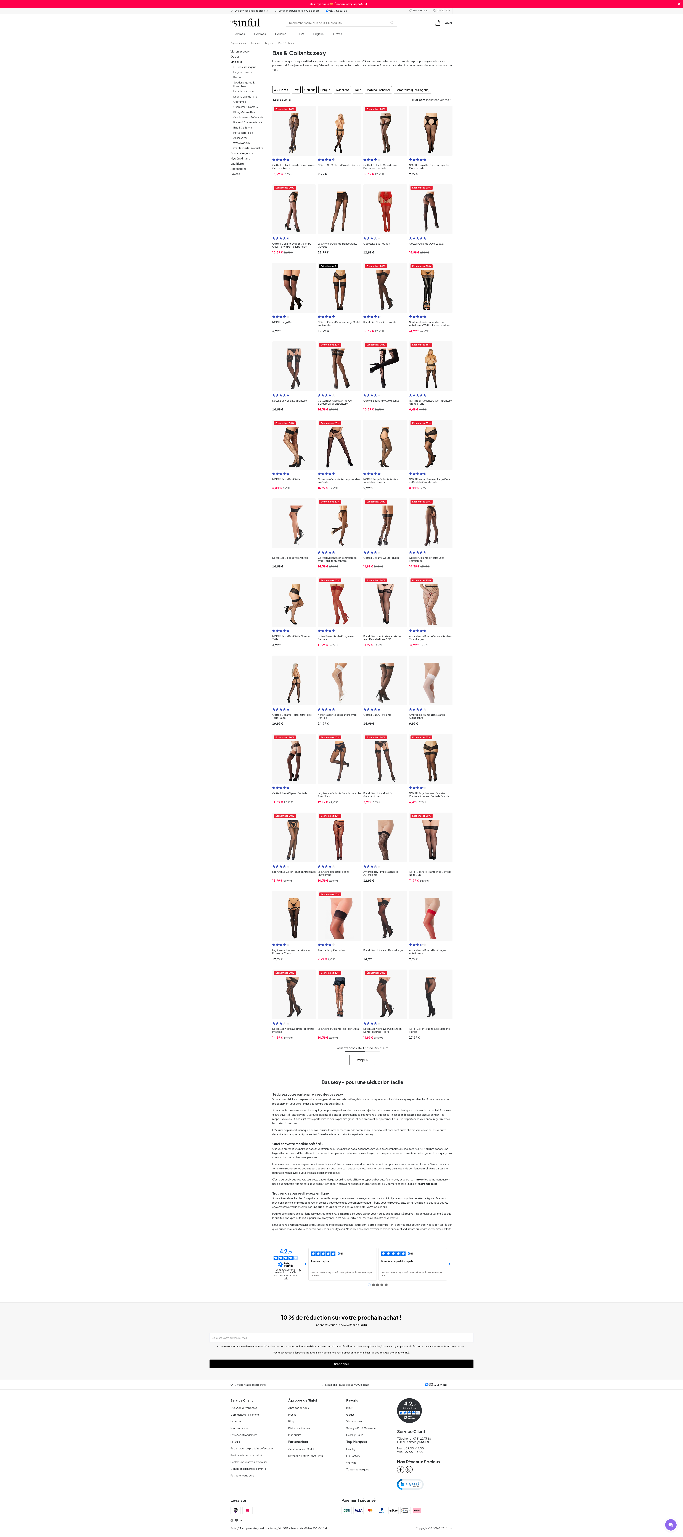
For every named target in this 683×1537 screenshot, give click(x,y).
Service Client (420, 10)
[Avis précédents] (305, 1264)
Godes (235, 56)
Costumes (239, 101)
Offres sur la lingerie (244, 67)
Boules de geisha (242, 153)
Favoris (235, 174)
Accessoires (240, 137)
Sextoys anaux (240, 143)
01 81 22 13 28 (443, 10)
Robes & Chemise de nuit (247, 122)
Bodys (237, 77)
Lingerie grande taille (245, 96)
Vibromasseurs (240, 51)
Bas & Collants (242, 127)
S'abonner (341, 1364)
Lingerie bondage (243, 91)
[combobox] (338, 22)
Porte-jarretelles (243, 132)
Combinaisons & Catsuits (248, 117)
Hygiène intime (240, 158)
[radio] (273, 159)
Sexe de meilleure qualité (247, 148)
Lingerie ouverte (242, 72)
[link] (238, 42)
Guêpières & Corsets (245, 106)
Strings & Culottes (244, 112)
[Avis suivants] (449, 1264)
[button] (679, 3)
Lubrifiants (238, 163)
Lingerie (236, 62)
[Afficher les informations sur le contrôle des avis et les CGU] (299, 1270)
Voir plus (362, 1060)
